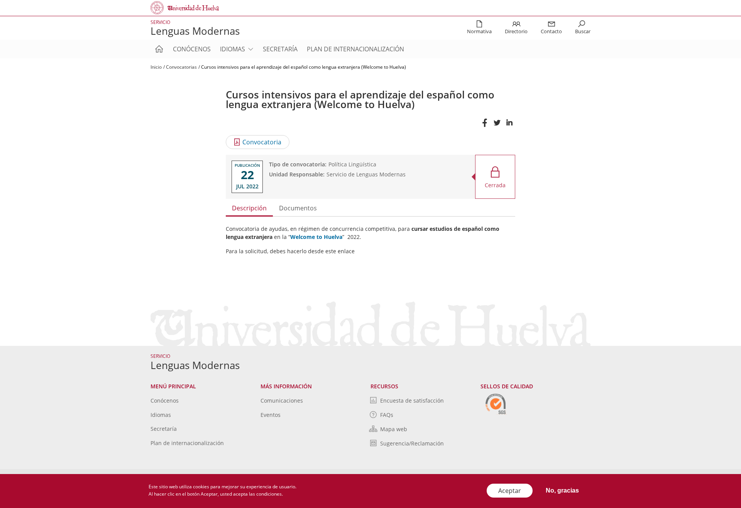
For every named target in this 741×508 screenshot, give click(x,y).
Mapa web (393, 429)
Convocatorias (181, 67)
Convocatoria (261, 142)
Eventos (271, 414)
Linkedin (509, 126)
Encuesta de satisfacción (412, 400)
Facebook (484, 126)
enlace (346, 251)
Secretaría (280, 49)
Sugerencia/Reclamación (412, 443)
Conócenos (192, 49)
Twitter (497, 126)
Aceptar (509, 490)
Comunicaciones (282, 400)
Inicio (156, 67)
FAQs (386, 414)
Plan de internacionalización (355, 49)
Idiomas (232, 49)
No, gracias (562, 490)
